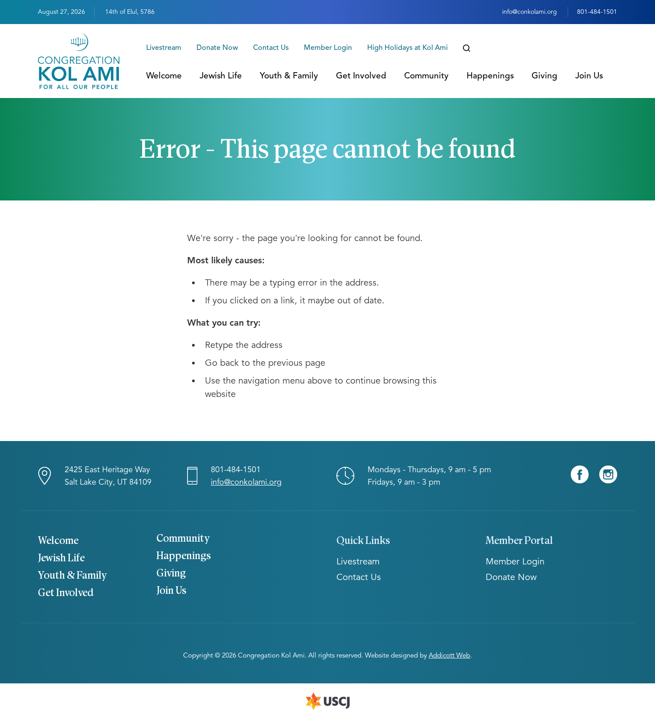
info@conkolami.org (529, 12)
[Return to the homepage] (78, 61)
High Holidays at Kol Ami (407, 47)
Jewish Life (221, 75)
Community (426, 75)
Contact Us (271, 47)
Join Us (589, 75)
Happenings (490, 75)
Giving (544, 75)
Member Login (328, 47)
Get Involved (361, 75)
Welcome (164, 75)
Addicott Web (449, 655)
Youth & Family (289, 75)
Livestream (163, 47)
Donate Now (217, 47)
